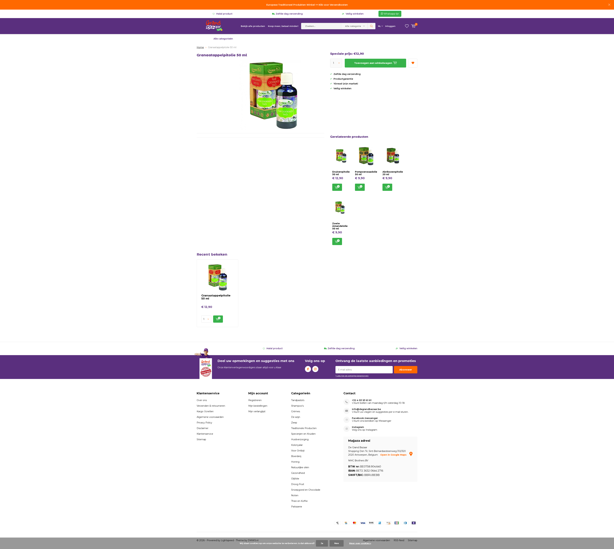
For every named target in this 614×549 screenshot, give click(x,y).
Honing (295, 461)
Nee (336, 543)
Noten (294, 495)
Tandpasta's (297, 400)
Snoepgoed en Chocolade (305, 489)
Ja (322, 543)
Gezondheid (298, 473)
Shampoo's (297, 405)
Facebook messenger (365, 418)
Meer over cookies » (360, 543)
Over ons (202, 400)
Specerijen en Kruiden (303, 433)
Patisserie (296, 506)
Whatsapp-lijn (391, 13)
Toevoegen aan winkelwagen (337, 187)
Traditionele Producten (304, 428)
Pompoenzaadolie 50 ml (366, 173)
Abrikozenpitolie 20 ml (392, 173)
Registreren (255, 400)
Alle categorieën (223, 38)
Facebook (308, 369)
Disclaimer (202, 428)
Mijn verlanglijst (256, 411)
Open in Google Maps (393, 454)
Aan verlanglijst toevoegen (413, 63)
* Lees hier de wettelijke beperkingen (352, 375)
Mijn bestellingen (257, 405)
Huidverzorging (300, 439)
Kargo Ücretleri (205, 411)
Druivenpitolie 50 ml (341, 173)
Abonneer (405, 369)
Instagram (315, 369)
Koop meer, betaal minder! (283, 26)
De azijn (295, 417)
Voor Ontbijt (298, 450)
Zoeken (371, 26)
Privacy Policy (204, 422)
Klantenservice (205, 433)
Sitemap (201, 439)
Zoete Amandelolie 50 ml (340, 226)
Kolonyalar (297, 445)
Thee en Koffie (299, 501)
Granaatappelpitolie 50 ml (215, 297)
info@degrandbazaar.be (366, 409)
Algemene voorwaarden (210, 417)
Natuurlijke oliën (300, 467)
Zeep (294, 422)
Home (200, 47)
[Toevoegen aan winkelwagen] (218, 319)
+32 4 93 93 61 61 (361, 400)
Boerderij (296, 456)
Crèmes (295, 411)
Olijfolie (295, 478)
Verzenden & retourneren (211, 405)
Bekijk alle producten (253, 26)
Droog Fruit (297, 484)
